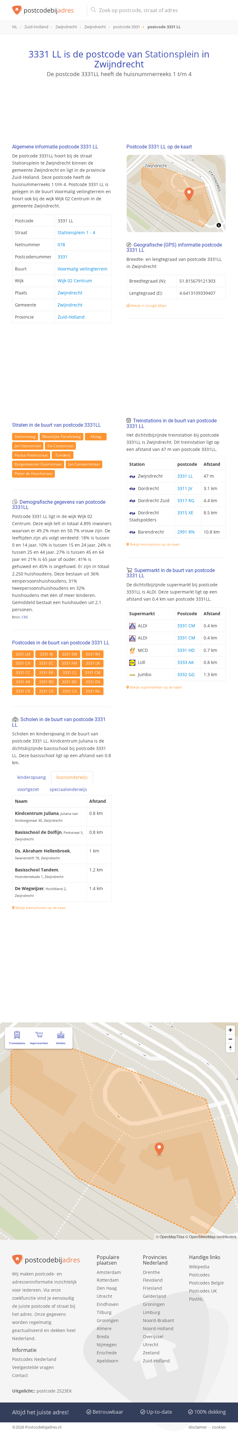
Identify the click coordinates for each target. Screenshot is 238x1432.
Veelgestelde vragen (33, 1367)
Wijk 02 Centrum (75, 281)
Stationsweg (25, 436)
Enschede (107, 1353)
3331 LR (92, 663)
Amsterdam (109, 1272)
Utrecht (104, 1296)
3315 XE (185, 513)
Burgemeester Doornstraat (38, 464)
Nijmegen (107, 1345)
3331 (63, 257)
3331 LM (22, 654)
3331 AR (23, 681)
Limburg (151, 1312)
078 (61, 245)
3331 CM (92, 672)
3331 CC (23, 672)
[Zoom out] (230, 1038)
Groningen (108, 1320)
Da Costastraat (60, 445)
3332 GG (186, 674)
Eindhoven (108, 1304)
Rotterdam (108, 1280)
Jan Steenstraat (28, 445)
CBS (25, 617)
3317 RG (185, 500)
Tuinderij (62, 455)
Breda (103, 1336)
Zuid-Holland (71, 317)
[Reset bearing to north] (230, 1047)
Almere (104, 1328)
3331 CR (23, 691)
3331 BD (69, 681)
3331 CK (46, 691)
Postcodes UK (203, 1291)
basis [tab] (72, 777)
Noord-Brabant (158, 1320)
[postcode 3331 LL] (47, 10)
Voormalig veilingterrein (83, 269)
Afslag (95, 436)
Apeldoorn (107, 1361)
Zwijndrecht (70, 293)
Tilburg (104, 1312)
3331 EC (46, 663)
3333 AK (185, 662)
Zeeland (151, 1353)
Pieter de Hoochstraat (33, 473)
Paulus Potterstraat (31, 455)
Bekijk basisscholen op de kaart (40, 907)
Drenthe (151, 1272)
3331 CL (70, 672)
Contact (20, 1375)
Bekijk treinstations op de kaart (154, 544)
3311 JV (184, 488)
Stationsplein (172, 54)
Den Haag (107, 1288)
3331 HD (186, 650)
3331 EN (93, 681)
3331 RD (46, 681)
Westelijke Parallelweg (61, 436)
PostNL (196, 1299)
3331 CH (22, 663)
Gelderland (154, 1296)
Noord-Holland (158, 1328)
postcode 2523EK (54, 1391)
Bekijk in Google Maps (148, 305)
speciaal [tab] (68, 789)
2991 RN (186, 532)
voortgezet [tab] (28, 789)
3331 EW (69, 654)
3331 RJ (46, 654)
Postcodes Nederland (34, 1359)
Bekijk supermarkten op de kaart (155, 687)
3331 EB (46, 672)
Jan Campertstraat (84, 464)
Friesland (152, 1288)
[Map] (176, 193)
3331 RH (93, 654)
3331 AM (69, 663)
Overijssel (153, 1336)
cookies (219, 1427)
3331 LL (185, 476)
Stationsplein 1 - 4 (76, 232)
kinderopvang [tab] (31, 777)
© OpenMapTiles (170, 1236)
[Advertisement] (119, 107)
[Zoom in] (230, 1029)
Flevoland (153, 1280)
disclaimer (197, 1427)
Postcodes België (206, 1283)
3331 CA (69, 691)
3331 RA (93, 691)
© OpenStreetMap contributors (210, 1236)
